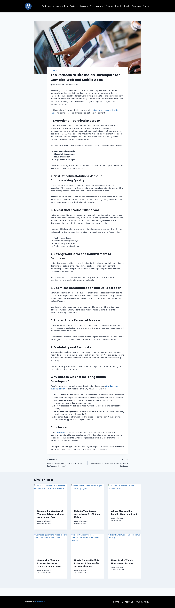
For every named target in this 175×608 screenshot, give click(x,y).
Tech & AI (136, 6)
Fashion (84, 6)
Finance (109, 6)
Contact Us (127, 601)
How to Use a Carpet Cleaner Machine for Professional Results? (65, 463)
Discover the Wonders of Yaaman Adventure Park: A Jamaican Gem (50, 514)
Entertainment (96, 6)
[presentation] (50, 495)
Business (74, 6)
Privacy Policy (142, 601)
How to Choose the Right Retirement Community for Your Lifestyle (87, 563)
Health (118, 6)
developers (61, 432)
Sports (127, 6)
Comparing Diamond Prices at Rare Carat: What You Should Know (49, 563)
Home (116, 601)
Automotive (62, 6)
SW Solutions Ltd (58, 85)
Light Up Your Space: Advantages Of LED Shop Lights (87, 514)
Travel (146, 6)
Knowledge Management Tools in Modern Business (109, 463)
